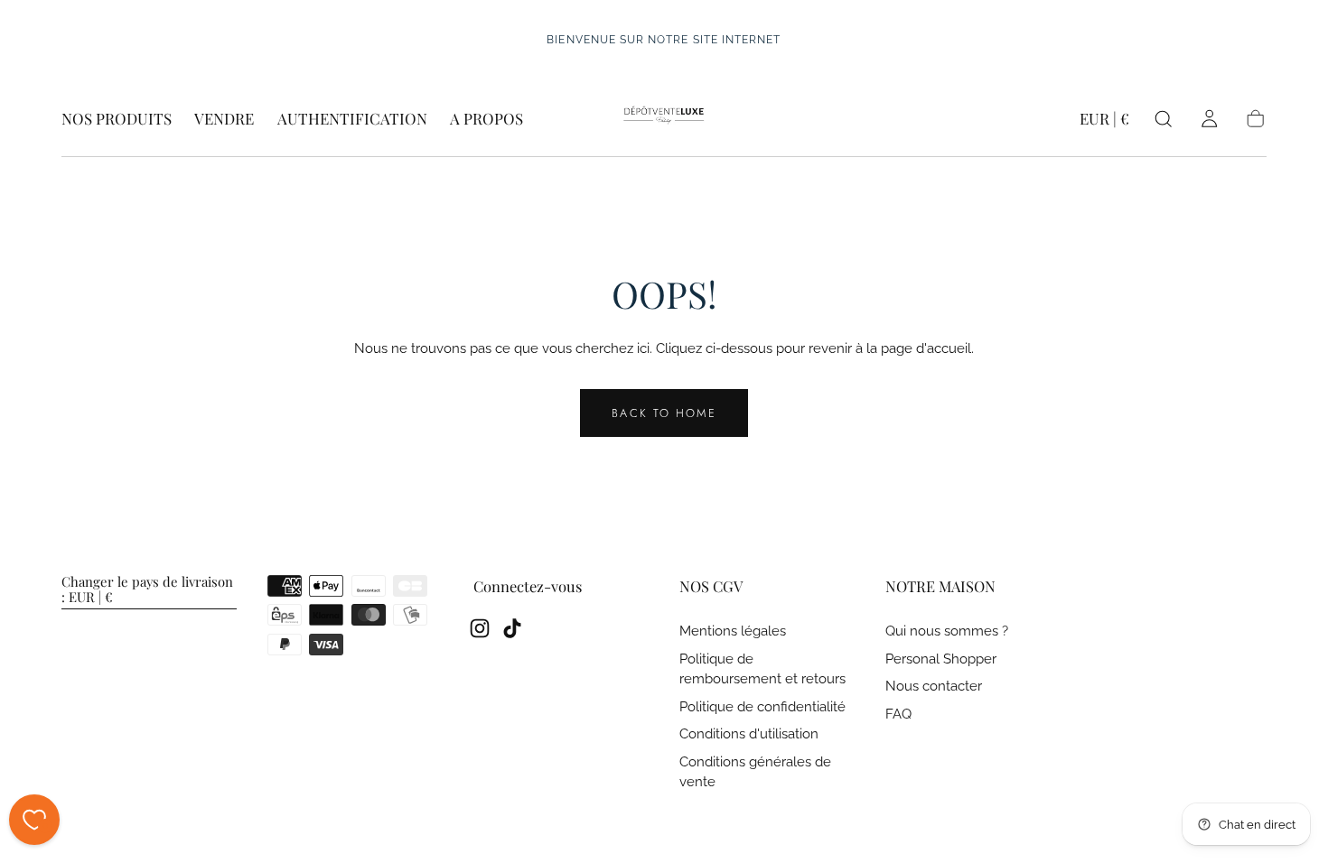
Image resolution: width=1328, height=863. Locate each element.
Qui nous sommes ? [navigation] (946, 631)
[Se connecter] (1209, 118)
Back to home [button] (663, 413)
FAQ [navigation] (898, 714)
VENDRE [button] (224, 119)
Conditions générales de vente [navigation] (755, 772)
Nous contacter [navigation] (933, 686)
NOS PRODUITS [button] (116, 119)
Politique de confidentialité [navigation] (762, 707)
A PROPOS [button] (486, 119)
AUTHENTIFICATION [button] (352, 119)
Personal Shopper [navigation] (940, 659)
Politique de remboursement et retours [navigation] (762, 669)
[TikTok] (512, 628)
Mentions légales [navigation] (732, 631)
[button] (1104, 122)
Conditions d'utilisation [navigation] (748, 734)
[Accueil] (664, 119)
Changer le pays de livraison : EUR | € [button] (147, 590)
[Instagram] (479, 628)
